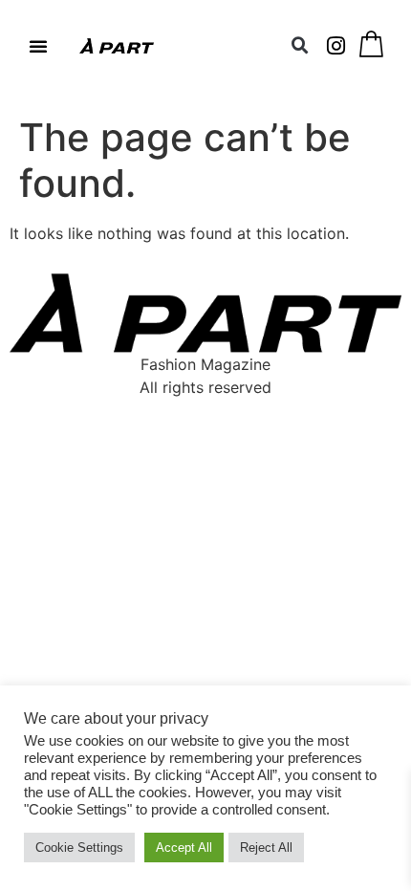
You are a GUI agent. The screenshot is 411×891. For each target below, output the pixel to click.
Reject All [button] (266, 847)
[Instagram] (336, 46)
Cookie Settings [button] (79, 847)
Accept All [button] (184, 847)
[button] (38, 46)
